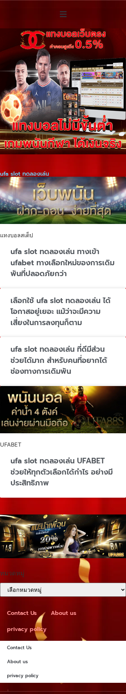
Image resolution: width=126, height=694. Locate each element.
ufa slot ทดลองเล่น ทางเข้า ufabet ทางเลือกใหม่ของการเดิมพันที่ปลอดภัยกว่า (62, 262)
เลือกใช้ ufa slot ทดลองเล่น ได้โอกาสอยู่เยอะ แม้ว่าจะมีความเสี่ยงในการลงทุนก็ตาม (60, 311)
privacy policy (27, 629)
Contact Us (22, 613)
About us (63, 613)
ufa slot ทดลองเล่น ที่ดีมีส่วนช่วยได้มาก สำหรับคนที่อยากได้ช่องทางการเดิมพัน (58, 360)
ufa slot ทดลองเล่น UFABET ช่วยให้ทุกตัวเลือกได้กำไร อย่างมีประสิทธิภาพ (61, 472)
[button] (63, 14)
